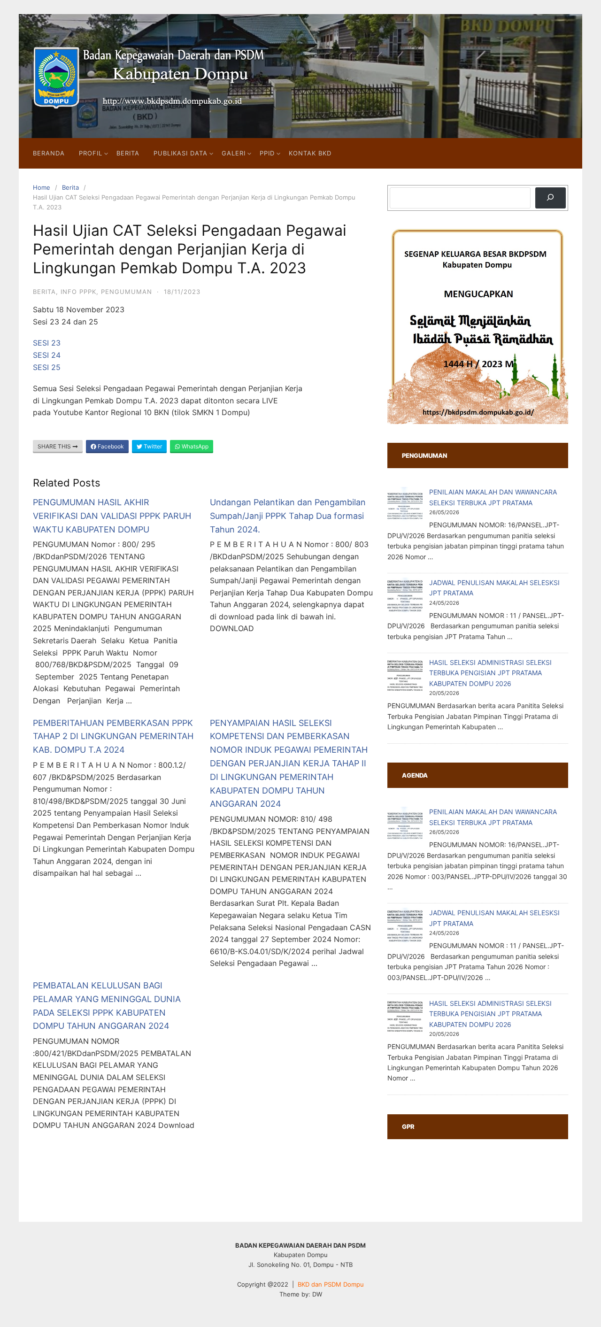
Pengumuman (126, 291)
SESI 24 (47, 355)
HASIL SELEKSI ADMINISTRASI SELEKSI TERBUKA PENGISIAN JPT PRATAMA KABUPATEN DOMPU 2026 (490, 672)
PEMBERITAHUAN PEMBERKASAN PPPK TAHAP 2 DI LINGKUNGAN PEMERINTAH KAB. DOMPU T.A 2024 (113, 736)
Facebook (110, 446)
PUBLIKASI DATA (181, 153)
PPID (267, 153)
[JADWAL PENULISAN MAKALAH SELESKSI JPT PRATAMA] (405, 597)
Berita (70, 187)
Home (41, 187)
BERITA (127, 153)
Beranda (49, 153)
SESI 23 (47, 342)
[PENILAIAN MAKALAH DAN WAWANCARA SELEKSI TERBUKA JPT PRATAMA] (405, 506)
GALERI (234, 153)
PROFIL (90, 153)
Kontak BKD (310, 153)
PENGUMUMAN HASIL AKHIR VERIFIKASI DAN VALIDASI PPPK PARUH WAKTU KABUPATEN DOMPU (112, 515)
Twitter (152, 446)
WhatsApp (194, 446)
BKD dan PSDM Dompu (331, 1284)
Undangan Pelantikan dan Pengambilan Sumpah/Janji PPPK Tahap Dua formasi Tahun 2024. (288, 515)
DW (317, 1294)
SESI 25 (47, 367)
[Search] (550, 197)
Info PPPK (78, 291)
